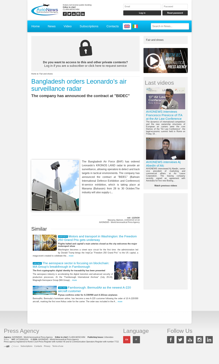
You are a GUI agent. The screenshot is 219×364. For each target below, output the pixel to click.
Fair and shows (46, 74)
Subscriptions (89, 26)
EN (126, 339)
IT (136, 339)
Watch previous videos (165, 185)
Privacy (47, 346)
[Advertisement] (85, 134)
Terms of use (57, 346)
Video (68, 26)
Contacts (112, 26)
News (52, 26)
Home (35, 26)
